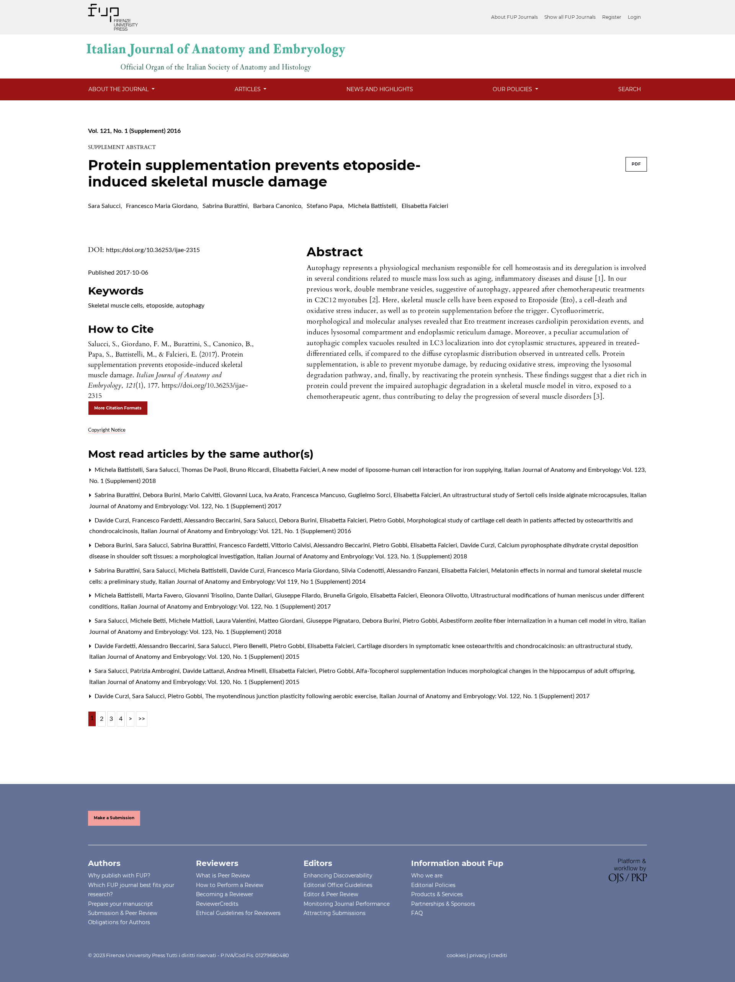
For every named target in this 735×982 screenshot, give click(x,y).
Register (611, 17)
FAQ (417, 913)
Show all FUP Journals (570, 17)
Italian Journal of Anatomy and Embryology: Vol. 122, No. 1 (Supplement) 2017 (226, 607)
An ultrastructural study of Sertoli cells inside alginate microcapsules (536, 495)
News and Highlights (379, 89)
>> (141, 719)
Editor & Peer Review (331, 894)
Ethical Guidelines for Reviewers (238, 913)
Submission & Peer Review (122, 913)
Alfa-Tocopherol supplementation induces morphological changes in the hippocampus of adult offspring (495, 671)
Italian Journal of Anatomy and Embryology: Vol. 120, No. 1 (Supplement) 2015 (194, 657)
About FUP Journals (514, 17)
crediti (499, 955)
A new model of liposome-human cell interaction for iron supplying (412, 470)
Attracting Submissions (335, 913)
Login (634, 17)
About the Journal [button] (119, 89)
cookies (456, 955)
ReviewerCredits (217, 904)
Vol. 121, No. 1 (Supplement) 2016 (134, 131)
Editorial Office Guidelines (338, 885)
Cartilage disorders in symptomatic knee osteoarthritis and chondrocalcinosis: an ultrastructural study (494, 646)
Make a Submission (114, 817)
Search (629, 89)
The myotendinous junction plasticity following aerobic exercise (291, 696)
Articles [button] (248, 89)
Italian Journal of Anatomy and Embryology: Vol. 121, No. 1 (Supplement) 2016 (246, 531)
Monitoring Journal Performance (347, 904)
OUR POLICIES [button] (513, 89)
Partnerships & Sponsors (443, 904)
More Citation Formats (118, 408)
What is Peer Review (223, 875)
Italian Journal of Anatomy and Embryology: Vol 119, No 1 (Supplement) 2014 (262, 582)
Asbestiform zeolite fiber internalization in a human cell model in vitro (534, 621)
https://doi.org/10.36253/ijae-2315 (153, 250)
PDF (636, 164)
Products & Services (437, 894)
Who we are (427, 875)
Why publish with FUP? (119, 875)
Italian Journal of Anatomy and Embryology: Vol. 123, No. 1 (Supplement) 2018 (362, 556)
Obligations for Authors (119, 922)
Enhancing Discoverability (338, 875)
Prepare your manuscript (120, 904)
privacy (478, 955)
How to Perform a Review (229, 885)
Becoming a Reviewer (224, 894)
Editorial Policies (433, 885)
